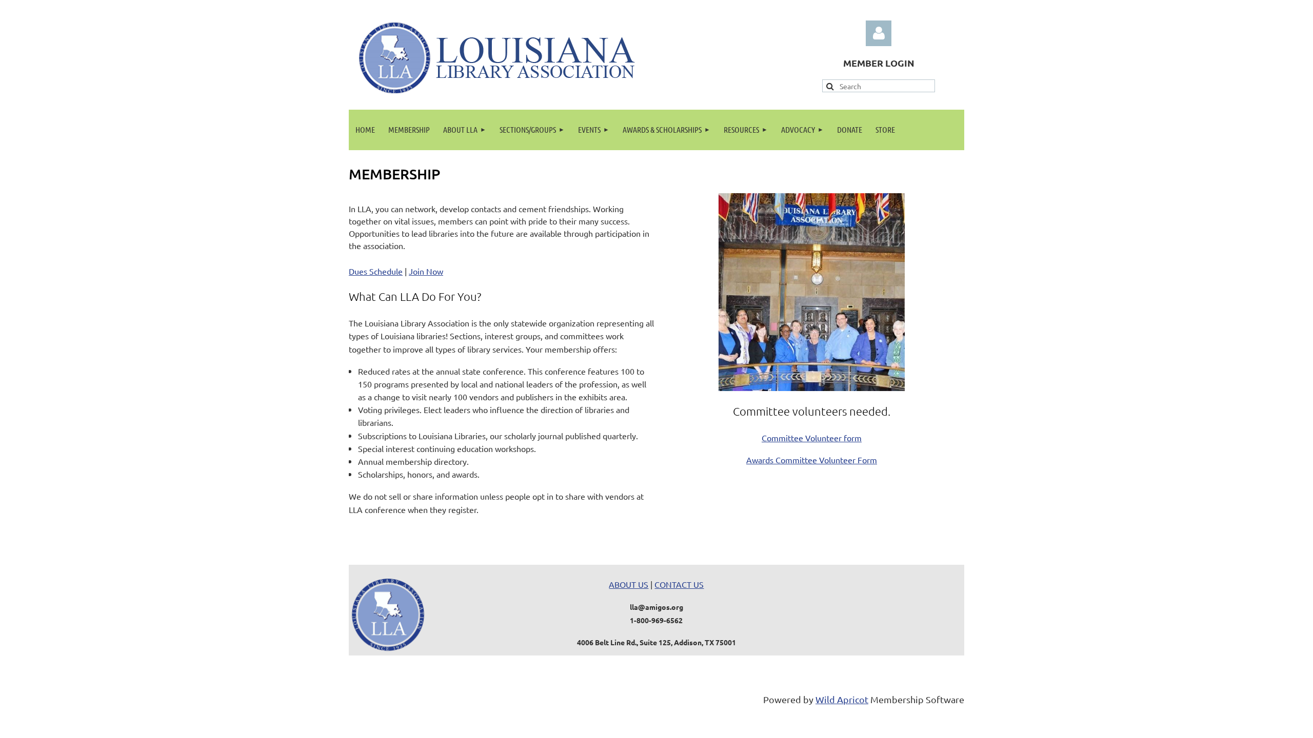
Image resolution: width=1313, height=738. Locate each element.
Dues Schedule (376, 271)
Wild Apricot (841, 699)
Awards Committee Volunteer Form (811, 460)
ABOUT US (628, 584)
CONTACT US (679, 584)
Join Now (426, 271)
